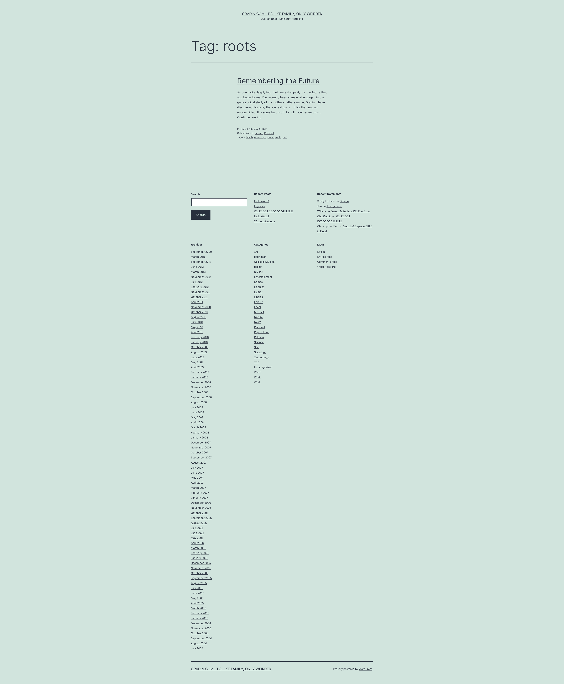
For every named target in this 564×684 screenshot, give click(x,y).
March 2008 (198, 427)
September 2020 (201, 251)
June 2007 (197, 472)
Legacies (259, 206)
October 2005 (199, 573)
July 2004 (197, 648)
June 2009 (197, 357)
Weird (257, 372)
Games (258, 281)
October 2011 (199, 296)
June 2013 (197, 266)
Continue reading (249, 117)
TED (256, 362)
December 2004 (201, 623)
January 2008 (199, 437)
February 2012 (200, 286)
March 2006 (198, 547)
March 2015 (198, 256)
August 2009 (199, 352)
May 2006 (197, 537)
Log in (321, 251)
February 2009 (200, 372)
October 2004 (200, 633)
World (257, 382)
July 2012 (197, 281)
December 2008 (201, 382)
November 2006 (201, 507)
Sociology (260, 352)
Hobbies (259, 286)
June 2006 (197, 532)
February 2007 (200, 492)
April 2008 (197, 422)
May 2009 (197, 362)
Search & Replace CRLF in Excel (350, 211)
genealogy (260, 137)
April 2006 (197, 542)
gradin (270, 137)
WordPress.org (326, 266)
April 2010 (197, 332)
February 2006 (200, 552)
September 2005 (201, 578)
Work (257, 377)
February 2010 (200, 337)
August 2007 (199, 462)
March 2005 (198, 608)
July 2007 (197, 467)
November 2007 (201, 447)
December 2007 (201, 442)
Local (257, 307)
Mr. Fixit (259, 312)
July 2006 (197, 527)
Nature (258, 317)
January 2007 (199, 497)
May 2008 (197, 417)
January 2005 (199, 618)
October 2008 (199, 392)
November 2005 (201, 568)
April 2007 (197, 482)
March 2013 (198, 271)
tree (285, 137)
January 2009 (199, 377)
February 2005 (200, 613)
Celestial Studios (264, 261)
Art (256, 251)
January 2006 (199, 557)
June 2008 (197, 412)
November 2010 (201, 307)
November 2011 (200, 291)
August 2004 (199, 643)
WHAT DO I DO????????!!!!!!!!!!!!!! (273, 211)
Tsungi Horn (334, 206)
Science (259, 342)
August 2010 (198, 317)
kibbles (258, 296)
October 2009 (199, 347)
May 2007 (197, 477)
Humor (258, 291)
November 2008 (201, 387)
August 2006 (199, 522)
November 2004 (201, 628)
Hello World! (261, 216)
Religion (259, 337)
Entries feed (324, 256)
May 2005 (197, 598)
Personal (269, 133)
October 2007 (199, 452)
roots (278, 137)
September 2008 (201, 397)
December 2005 (201, 562)
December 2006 (201, 502)
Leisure (259, 133)
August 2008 (199, 402)
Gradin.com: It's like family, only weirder (282, 14)
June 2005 (197, 593)
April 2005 (197, 603)
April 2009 (197, 367)
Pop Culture (261, 332)
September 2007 (201, 457)
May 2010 (197, 327)
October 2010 (199, 312)
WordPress (365, 668)
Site (256, 347)
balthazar (260, 256)
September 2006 (201, 517)
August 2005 (199, 583)
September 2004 (201, 638)
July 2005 (197, 588)
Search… (196, 194)
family (249, 137)
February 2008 (200, 432)
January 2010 (199, 342)
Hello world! (261, 201)
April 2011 (197, 302)
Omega (344, 201)
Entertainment (263, 276)
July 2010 (197, 321)
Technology (261, 357)
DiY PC (258, 271)
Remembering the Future (278, 80)
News (257, 321)
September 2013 (201, 261)
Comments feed (327, 261)
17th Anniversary (264, 221)
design (258, 266)
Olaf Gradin (324, 216)
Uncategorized (263, 367)
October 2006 (199, 512)
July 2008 (197, 407)
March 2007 (198, 487)
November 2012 (201, 276)
